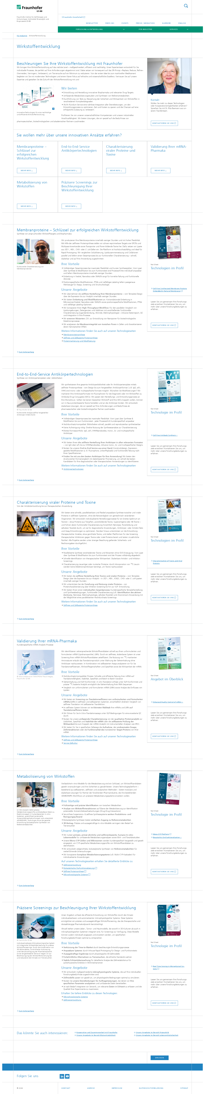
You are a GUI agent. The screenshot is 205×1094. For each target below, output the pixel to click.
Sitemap (184, 1088)
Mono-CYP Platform (161, 834)
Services (174, 29)
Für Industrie (145, 29)
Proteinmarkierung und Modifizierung (79, 341)
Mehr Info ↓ (27, 170)
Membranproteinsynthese (74, 334)
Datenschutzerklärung (151, 1088)
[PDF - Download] (169, 387)
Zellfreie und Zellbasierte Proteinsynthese (80, 338)
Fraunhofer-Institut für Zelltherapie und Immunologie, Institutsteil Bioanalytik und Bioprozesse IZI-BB (33, 19)
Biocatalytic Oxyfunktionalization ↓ (167, 837)
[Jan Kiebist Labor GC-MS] (35, 794)
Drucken (159, 1058)
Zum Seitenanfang (26, 352)
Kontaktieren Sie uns (163, 123)
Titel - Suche (186, 5)
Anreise (91, 1088)
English (182, 23)
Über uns (109, 23)
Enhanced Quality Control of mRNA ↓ (168, 702)
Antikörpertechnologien (73, 469)
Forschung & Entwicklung (89, 29)
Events (125, 23)
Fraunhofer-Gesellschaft (73, 17)
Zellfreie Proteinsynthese (73, 871)
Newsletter (92, 23)
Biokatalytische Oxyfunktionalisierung (79, 868)
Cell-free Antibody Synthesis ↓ (165, 435)
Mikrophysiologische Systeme (75, 874)
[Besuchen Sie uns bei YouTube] (67, 1076)
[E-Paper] (169, 242)
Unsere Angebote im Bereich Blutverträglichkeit (96, 1035)
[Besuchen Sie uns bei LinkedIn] (62, 1076)
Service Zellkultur (70, 743)
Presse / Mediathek (145, 23)
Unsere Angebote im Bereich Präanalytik (152, 1032)
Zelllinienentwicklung (72, 865)
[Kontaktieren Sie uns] (169, 76)
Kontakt (65, 1088)
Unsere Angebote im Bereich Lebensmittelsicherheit (157, 1035)
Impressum (117, 1088)
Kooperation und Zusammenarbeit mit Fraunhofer (97, 1032)
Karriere (166, 23)
